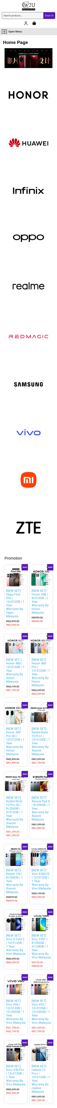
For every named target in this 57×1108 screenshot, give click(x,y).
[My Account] (25, 23)
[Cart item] (34, 23)
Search (49, 15)
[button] (28, 58)
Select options (19, 610)
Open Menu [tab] (15, 31)
